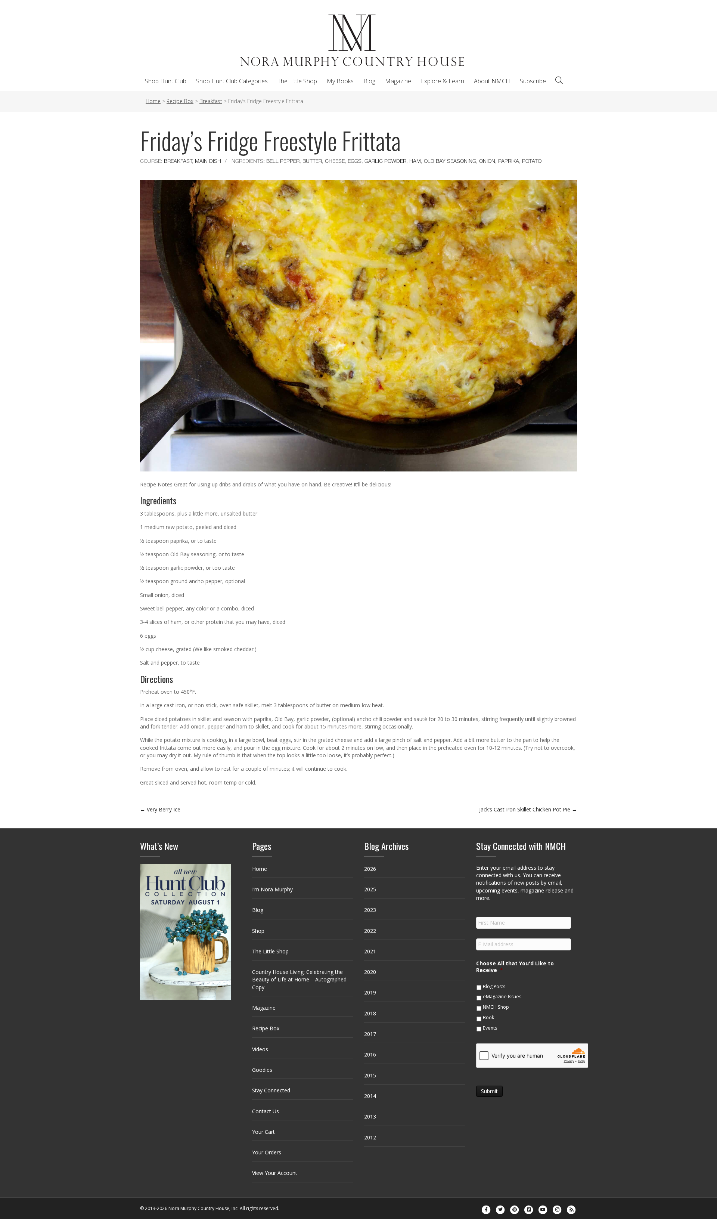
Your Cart (263, 1131)
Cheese (335, 161)
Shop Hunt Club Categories (232, 81)
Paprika (508, 161)
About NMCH (492, 81)
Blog (369, 81)
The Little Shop (297, 81)
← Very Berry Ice (160, 809)
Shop (258, 930)
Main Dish (208, 161)
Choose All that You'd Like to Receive (515, 967)
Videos (260, 1049)
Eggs (354, 161)
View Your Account (274, 1172)
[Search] (559, 80)
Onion (487, 161)
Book (488, 1017)
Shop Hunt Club (165, 81)
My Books (340, 81)
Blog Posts (494, 986)
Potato (531, 161)
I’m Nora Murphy (272, 889)
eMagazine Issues (502, 996)
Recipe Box (265, 1028)
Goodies (262, 1069)
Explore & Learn (442, 81)
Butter (312, 161)
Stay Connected (271, 1090)
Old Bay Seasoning (450, 161)
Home (259, 868)
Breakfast (178, 161)
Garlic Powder (385, 161)
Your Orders (266, 1152)
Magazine (398, 81)
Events (490, 1028)
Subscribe (533, 81)
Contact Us (265, 1111)
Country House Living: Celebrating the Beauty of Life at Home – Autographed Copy (299, 979)
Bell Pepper (282, 161)
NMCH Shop (496, 1007)
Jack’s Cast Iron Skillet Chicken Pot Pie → (528, 809)
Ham (415, 161)
